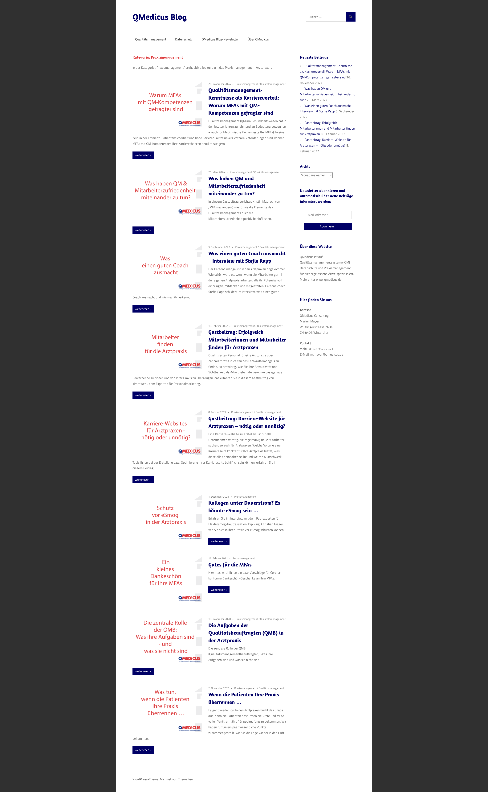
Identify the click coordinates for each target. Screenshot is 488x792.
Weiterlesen (142, 155)
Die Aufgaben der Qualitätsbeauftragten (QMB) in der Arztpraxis (246, 633)
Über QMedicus (258, 39)
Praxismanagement (247, 84)
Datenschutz (184, 39)
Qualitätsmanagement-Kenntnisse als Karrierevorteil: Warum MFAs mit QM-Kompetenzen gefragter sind (326, 71)
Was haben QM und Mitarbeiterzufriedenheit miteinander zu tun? (236, 186)
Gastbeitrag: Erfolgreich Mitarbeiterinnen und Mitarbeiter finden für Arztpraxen (247, 339)
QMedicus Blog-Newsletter (220, 39)
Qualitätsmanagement (150, 39)
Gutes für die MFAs (230, 564)
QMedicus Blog (159, 17)
